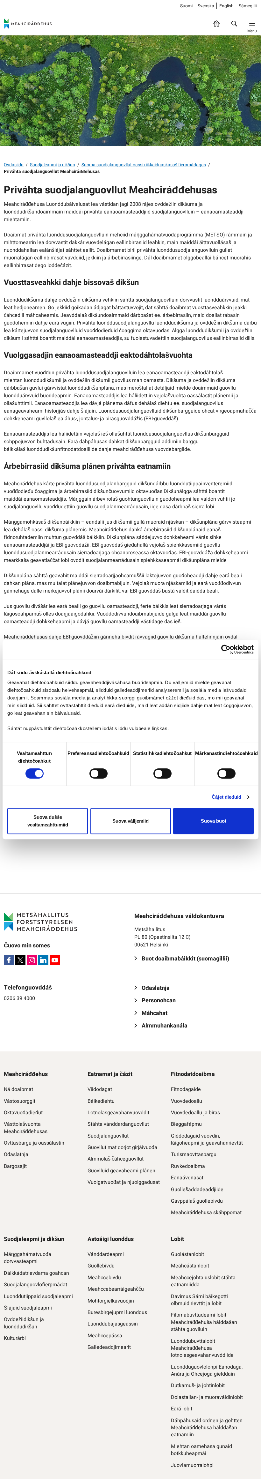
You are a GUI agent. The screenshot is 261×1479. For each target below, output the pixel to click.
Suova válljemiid (130, 821)
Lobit (177, 1239)
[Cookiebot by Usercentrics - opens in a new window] (226, 649)
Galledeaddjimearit (109, 1347)
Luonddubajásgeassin (113, 1323)
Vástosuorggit (19, 1101)
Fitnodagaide (186, 1089)
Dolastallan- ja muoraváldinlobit (207, 1397)
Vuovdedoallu (186, 1101)
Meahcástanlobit (190, 1265)
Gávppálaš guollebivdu (197, 1201)
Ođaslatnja (16, 1154)
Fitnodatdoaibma (193, 1074)
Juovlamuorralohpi (192, 1465)
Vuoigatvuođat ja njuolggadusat (124, 1182)
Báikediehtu (101, 1101)
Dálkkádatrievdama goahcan (36, 1273)
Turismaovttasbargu (193, 1154)
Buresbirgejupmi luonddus (117, 1312)
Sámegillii (248, 6)
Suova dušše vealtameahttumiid (47, 820)
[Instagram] (32, 960)
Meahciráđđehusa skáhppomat (206, 1212)
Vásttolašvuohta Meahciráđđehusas (25, 1128)
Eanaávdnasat (187, 1177)
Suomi (186, 6)
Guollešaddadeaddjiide (197, 1189)
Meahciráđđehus (26, 1074)
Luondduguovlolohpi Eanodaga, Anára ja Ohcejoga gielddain (207, 1370)
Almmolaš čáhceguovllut (116, 1158)
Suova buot (213, 821)
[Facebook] (9, 960)
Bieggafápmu (186, 1124)
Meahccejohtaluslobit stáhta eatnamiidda (203, 1281)
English (226, 6)
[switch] (98, 773)
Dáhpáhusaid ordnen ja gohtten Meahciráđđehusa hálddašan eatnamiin (207, 1427)
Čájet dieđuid (226, 797)
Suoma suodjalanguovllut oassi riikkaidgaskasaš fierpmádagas (143, 164)
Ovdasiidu (14, 164)
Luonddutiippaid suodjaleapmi (38, 1296)
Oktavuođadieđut (23, 1112)
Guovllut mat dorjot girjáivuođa (122, 1147)
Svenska (206, 6)
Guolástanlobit (187, 1254)
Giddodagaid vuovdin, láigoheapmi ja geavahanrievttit (207, 1139)
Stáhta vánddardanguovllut (118, 1124)
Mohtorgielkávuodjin (111, 1300)
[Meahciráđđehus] (28, 23)
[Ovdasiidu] (216, 23)
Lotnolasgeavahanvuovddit (118, 1112)
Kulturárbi (15, 1338)
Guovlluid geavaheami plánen (121, 1170)
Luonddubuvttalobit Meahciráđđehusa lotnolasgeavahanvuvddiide (202, 1348)
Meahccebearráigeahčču (116, 1289)
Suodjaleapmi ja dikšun (52, 164)
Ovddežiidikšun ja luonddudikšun (24, 1323)
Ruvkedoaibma (188, 1166)
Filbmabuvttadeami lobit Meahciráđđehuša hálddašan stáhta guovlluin (204, 1322)
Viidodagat (100, 1089)
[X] (20, 960)
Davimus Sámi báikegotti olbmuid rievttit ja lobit (199, 1300)
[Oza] (234, 23)
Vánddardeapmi (106, 1254)
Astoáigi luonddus (111, 1239)
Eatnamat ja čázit (110, 1074)
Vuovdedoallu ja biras (195, 1112)
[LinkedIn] (43, 960)
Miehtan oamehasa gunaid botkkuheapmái (201, 1450)
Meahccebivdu (104, 1277)
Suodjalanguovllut (108, 1135)
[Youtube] (55, 960)
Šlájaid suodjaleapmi (28, 1307)
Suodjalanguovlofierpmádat (35, 1284)
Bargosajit (15, 1166)
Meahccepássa (105, 1335)
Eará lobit (181, 1408)
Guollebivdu (101, 1265)
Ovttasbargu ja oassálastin (34, 1143)
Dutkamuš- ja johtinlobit (198, 1385)
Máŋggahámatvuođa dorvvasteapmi (27, 1258)
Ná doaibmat (18, 1089)
